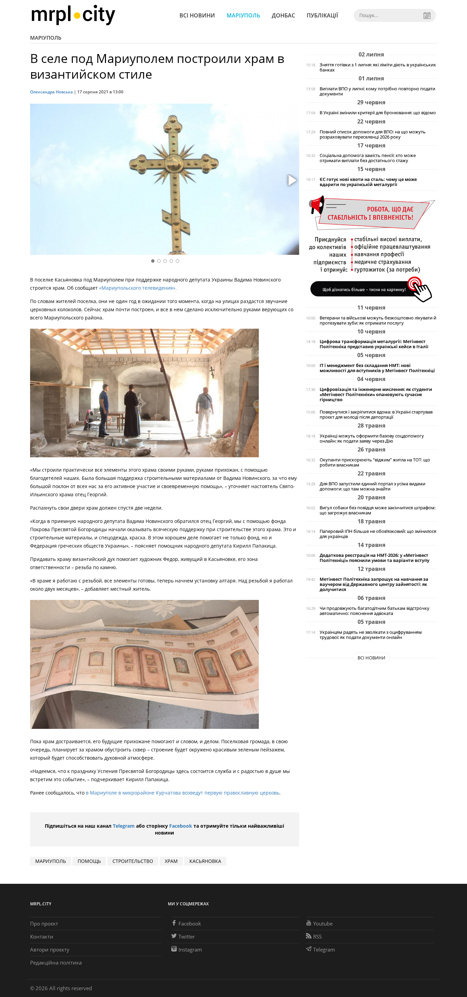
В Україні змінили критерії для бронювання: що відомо (378, 112)
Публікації (322, 15)
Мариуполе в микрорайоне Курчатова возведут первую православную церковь (184, 792)
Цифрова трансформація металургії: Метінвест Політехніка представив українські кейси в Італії (374, 344)
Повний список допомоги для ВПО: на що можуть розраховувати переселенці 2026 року (373, 134)
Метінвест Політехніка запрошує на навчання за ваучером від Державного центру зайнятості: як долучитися (374, 584)
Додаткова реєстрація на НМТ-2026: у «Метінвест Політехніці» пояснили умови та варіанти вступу (374, 558)
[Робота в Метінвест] (371, 248)
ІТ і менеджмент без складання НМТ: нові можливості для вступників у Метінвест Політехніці (377, 368)
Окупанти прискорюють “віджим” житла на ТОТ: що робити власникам (375, 462)
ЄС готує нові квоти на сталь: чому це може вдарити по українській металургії (368, 182)
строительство (132, 861)
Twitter (186, 936)
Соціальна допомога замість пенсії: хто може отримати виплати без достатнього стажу (368, 158)
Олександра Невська (51, 92)
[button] (291, 180)
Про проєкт (44, 923)
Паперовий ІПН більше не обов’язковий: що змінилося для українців (378, 534)
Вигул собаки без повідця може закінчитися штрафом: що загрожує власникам (378, 510)
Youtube (323, 923)
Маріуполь (243, 15)
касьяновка (205, 861)
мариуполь (50, 861)
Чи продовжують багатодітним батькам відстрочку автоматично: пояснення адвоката (374, 611)
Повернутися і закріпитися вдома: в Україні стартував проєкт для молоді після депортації (376, 414)
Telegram (124, 826)
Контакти (41, 936)
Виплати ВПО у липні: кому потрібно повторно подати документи (377, 91)
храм (171, 861)
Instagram (190, 949)
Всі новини (197, 15)
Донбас (283, 15)
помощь (89, 861)
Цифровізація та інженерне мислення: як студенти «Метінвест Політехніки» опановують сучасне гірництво (376, 394)
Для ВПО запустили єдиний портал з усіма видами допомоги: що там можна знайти (372, 486)
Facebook (180, 826)
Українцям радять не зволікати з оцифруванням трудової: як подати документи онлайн (371, 635)
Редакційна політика (56, 962)
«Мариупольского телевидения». (137, 288)
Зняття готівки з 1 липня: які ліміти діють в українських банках (378, 67)
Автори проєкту (49, 949)
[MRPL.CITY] (73, 15)
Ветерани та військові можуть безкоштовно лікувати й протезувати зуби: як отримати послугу (378, 320)
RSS (317, 936)
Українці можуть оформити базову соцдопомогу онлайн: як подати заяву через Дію (372, 438)
